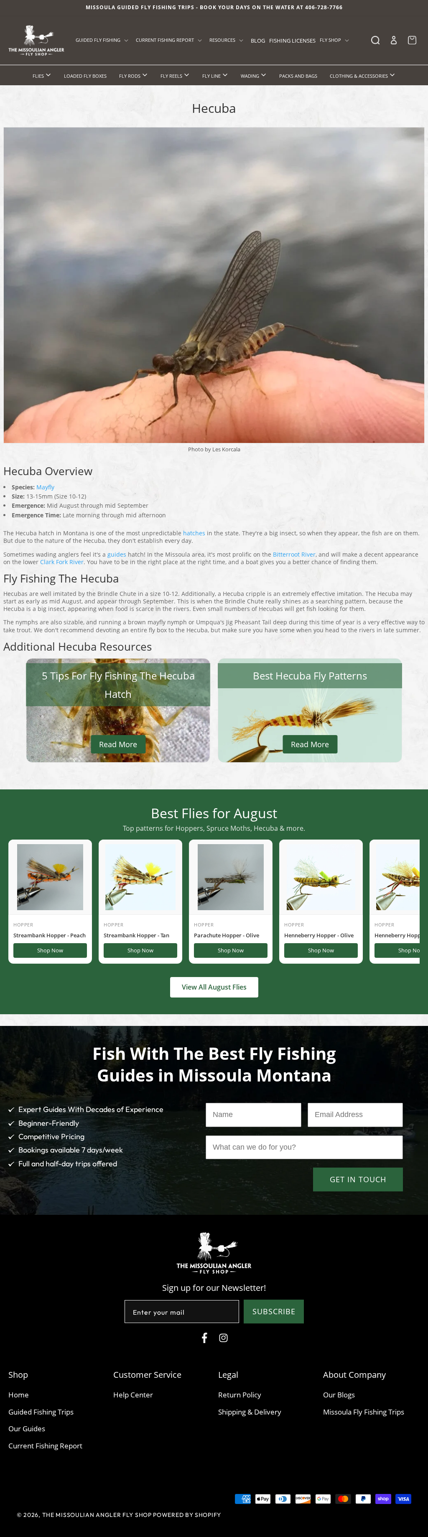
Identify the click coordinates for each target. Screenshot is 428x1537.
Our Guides (26, 1428)
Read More (118, 744)
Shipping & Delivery (249, 1412)
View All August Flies (214, 987)
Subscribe (274, 1311)
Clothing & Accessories (359, 76)
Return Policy (239, 1395)
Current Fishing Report (45, 1445)
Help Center (133, 1395)
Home (18, 1395)
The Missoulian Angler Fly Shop (97, 1515)
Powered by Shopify (187, 1515)
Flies (39, 76)
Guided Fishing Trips (41, 1412)
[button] (104, 40)
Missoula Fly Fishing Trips (363, 1412)
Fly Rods (130, 76)
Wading (250, 76)
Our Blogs (339, 1395)
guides (116, 554)
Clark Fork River (62, 562)
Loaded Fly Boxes (85, 76)
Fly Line (212, 76)
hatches (194, 533)
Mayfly (45, 487)
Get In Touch (358, 1179)
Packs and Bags (298, 76)
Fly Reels (171, 76)
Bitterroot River (294, 554)
